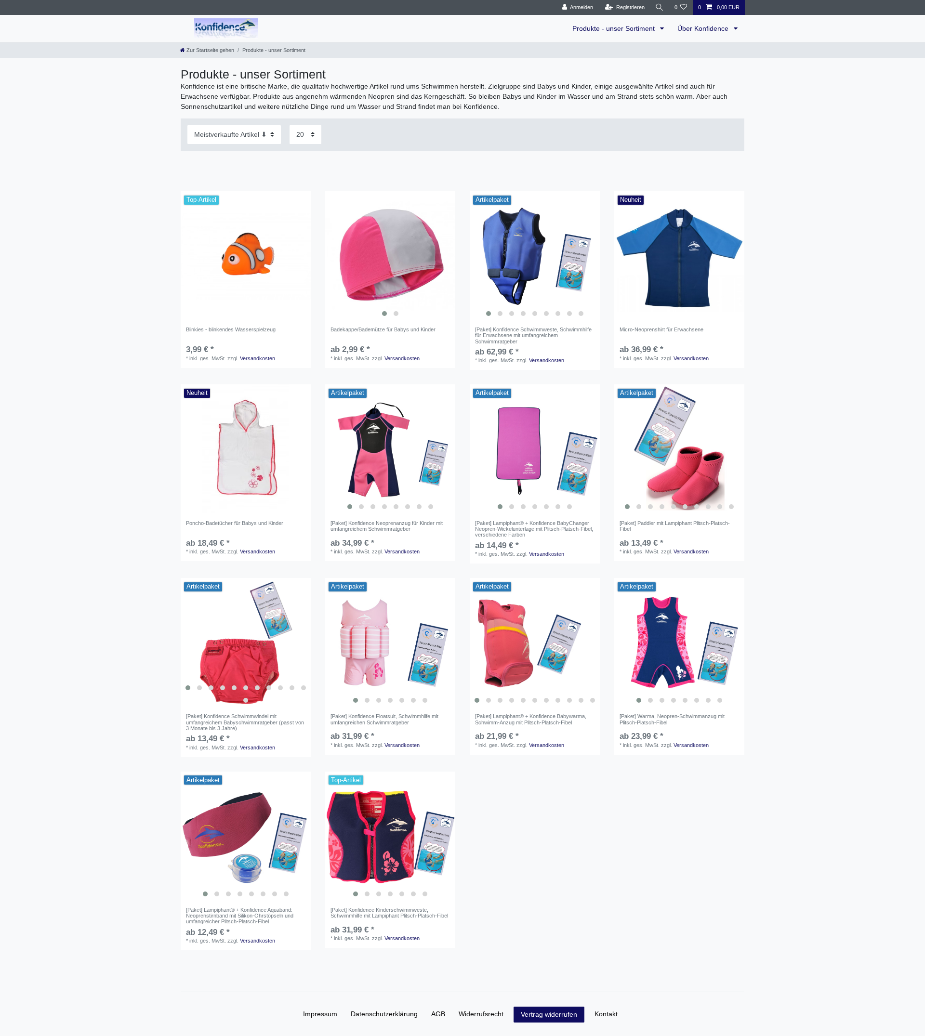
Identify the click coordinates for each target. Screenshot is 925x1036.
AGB (438, 1014)
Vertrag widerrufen (549, 1014)
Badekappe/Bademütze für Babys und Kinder (383, 329)
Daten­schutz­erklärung (384, 1014)
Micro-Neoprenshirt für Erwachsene (661, 329)
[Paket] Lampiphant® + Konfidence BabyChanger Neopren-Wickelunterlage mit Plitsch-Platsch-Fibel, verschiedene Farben (534, 529)
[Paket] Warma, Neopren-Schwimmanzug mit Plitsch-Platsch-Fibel (672, 719)
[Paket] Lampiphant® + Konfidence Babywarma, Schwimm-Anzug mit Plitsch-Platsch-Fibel (530, 719)
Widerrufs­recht (481, 1014)
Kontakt (606, 1014)
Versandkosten (257, 358)
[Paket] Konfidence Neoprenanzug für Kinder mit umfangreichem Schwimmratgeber (386, 526)
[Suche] (659, 7)
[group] (390, 256)
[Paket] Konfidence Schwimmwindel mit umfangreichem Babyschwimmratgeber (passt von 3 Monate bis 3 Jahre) (245, 722)
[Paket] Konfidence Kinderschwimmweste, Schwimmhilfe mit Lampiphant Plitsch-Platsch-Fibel (389, 912)
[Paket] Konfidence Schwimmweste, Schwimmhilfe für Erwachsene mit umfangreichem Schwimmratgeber (533, 335)
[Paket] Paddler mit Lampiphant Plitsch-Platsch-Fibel (675, 526)
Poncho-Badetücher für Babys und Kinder (234, 523)
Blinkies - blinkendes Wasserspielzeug (231, 329)
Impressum (320, 1014)
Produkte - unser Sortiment (614, 28)
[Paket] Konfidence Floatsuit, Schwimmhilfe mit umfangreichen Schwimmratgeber (384, 719)
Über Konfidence (703, 28)
